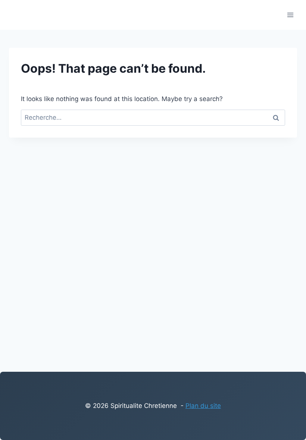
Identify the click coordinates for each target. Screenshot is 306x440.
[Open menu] (290, 15)
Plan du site (203, 405)
